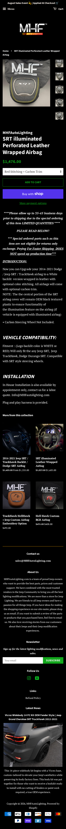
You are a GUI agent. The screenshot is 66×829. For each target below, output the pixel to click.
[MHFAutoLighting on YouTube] (37, 678)
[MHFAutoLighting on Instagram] (29, 678)
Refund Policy (33, 698)
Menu (10, 8)
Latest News (33, 708)
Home (6, 51)
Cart (60, 9)
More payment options (33, 203)
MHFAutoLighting (36, 803)
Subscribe (53, 660)
